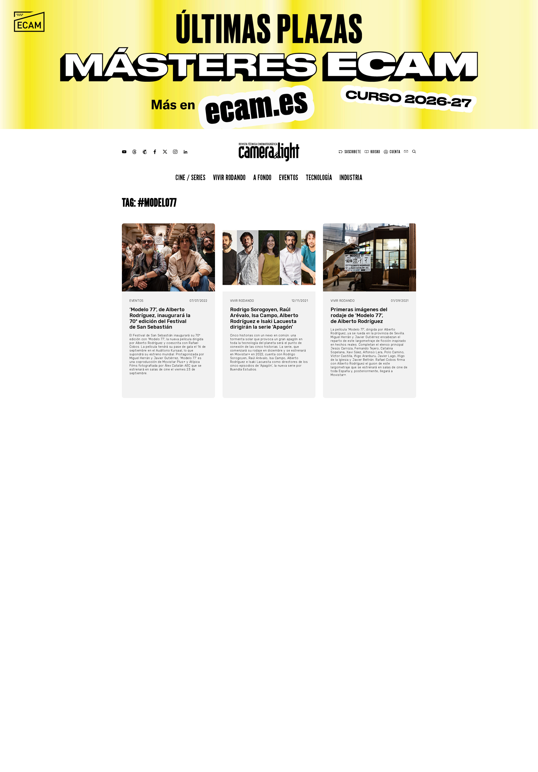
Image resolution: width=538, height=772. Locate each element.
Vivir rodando (229, 177)
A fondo (262, 177)
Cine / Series (190, 177)
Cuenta (395, 151)
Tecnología (319, 177)
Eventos (288, 177)
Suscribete (352, 151)
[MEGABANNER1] (269, 64)
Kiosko (375, 151)
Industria (351, 177)
